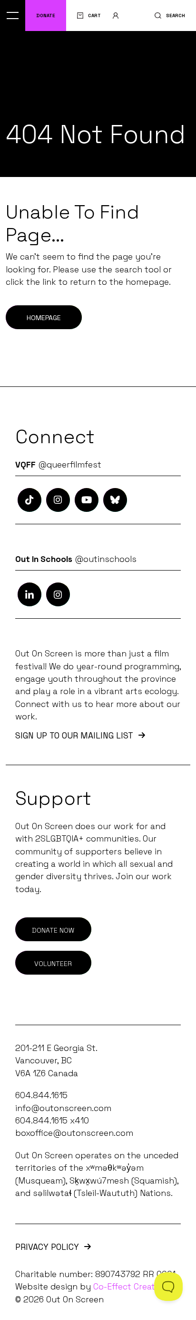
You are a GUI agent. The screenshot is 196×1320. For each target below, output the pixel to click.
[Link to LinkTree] (115, 500)
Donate (45, 15)
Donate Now (53, 930)
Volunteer (53, 963)
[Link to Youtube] (86, 500)
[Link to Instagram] (29, 500)
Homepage (44, 317)
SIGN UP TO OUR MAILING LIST (74, 736)
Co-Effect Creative (129, 1286)
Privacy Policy (47, 1247)
